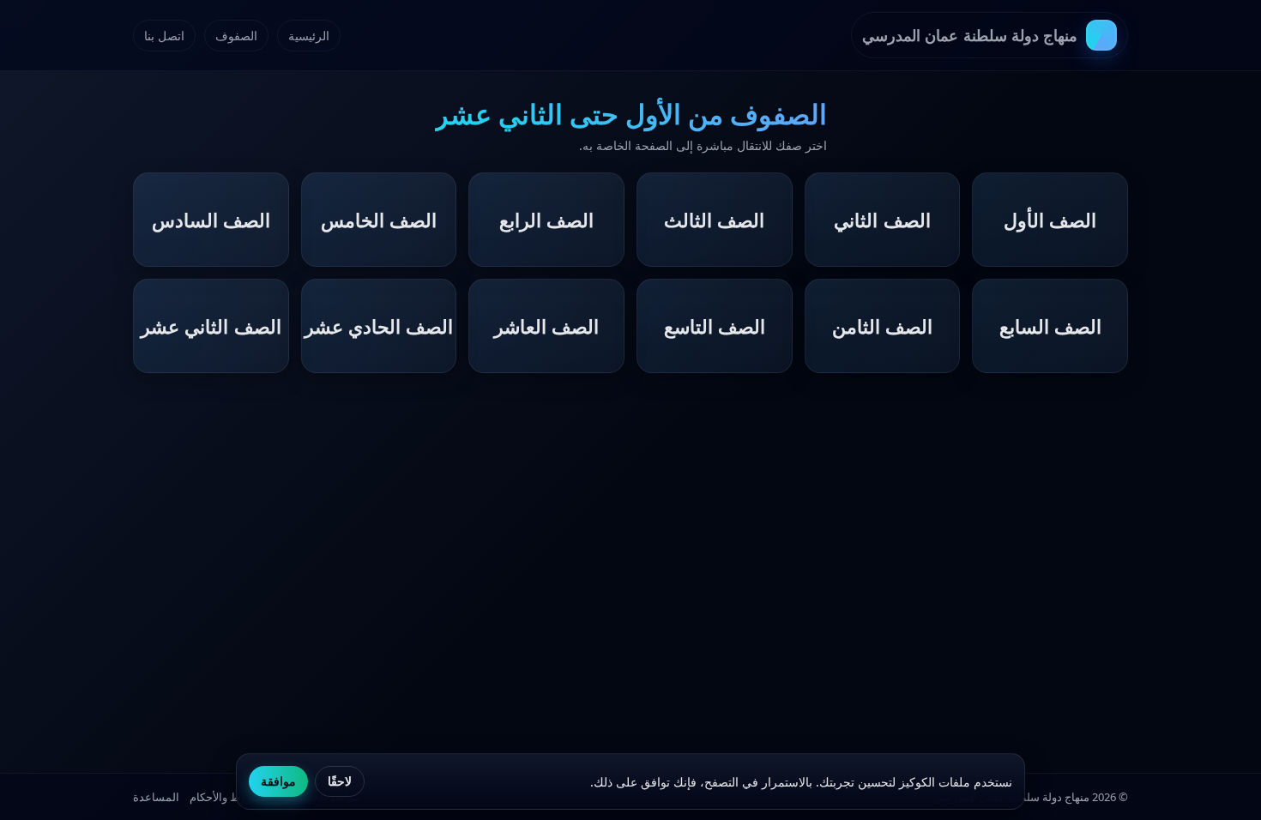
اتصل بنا (164, 35)
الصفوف (236, 35)
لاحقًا (340, 781)
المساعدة (156, 797)
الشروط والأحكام (229, 797)
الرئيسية (308, 35)
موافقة (278, 781)
